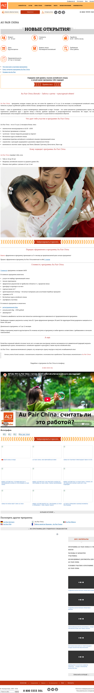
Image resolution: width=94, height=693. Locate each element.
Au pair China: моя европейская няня (44, 459)
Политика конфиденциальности (85, 689)
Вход (86, 1)
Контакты (71, 683)
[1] (9, 434)
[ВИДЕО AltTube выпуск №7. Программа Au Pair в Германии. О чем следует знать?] (47, 496)
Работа (55, 5)
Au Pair (30, 5)
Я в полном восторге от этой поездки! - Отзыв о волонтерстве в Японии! (80, 646)
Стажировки (48, 5)
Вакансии (43, 683)
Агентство (23, 683)
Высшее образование (65, 5)
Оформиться (30, 12)
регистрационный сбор (10, 307)
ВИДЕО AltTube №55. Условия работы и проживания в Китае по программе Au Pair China (15, 483)
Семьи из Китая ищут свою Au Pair (12, 503)
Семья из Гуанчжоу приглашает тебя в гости (78, 459)
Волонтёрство (22, 5)
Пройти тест (48, 84)
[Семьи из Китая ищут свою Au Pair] (16, 496)
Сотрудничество (34, 683)
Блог (62, 683)
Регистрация (80, 1)
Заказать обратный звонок (11, 12)
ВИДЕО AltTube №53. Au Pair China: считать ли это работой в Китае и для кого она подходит (78, 483)
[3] (4, 434)
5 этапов (47, 259)
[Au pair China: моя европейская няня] (47, 452)
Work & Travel (38, 5)
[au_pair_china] (24, 434)
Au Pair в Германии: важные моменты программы (76, 504)
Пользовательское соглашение (85, 691)
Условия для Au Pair (9, 72)
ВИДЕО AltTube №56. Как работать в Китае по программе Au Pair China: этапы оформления (46, 482)
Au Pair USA (7, 524)
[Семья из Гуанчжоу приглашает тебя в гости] (78, 452)
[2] (15, 434)
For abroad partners (53, 683)
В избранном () (71, 1)
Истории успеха (49, 12)
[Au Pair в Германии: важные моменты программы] (78, 496)
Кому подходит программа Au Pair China (16, 69)
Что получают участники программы (15, 67)
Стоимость (4, 270)
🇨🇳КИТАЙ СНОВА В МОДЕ (8, 459)
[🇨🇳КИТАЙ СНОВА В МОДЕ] (16, 452)
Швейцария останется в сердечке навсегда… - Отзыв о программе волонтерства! (78, 666)
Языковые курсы (77, 5)
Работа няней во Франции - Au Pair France (48, 524)
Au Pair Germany (8, 522)
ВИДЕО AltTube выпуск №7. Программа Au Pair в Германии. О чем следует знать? (47, 504)
